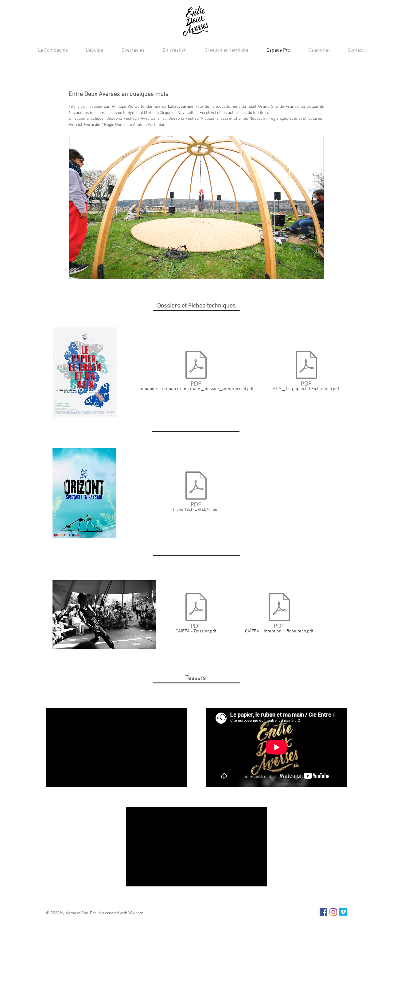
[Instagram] (333, 912)
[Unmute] (87, 271)
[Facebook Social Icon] (323, 912)
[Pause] (77, 271)
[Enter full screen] (316, 271)
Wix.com (135, 913)
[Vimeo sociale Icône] (343, 912)
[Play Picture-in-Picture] (305, 271)
